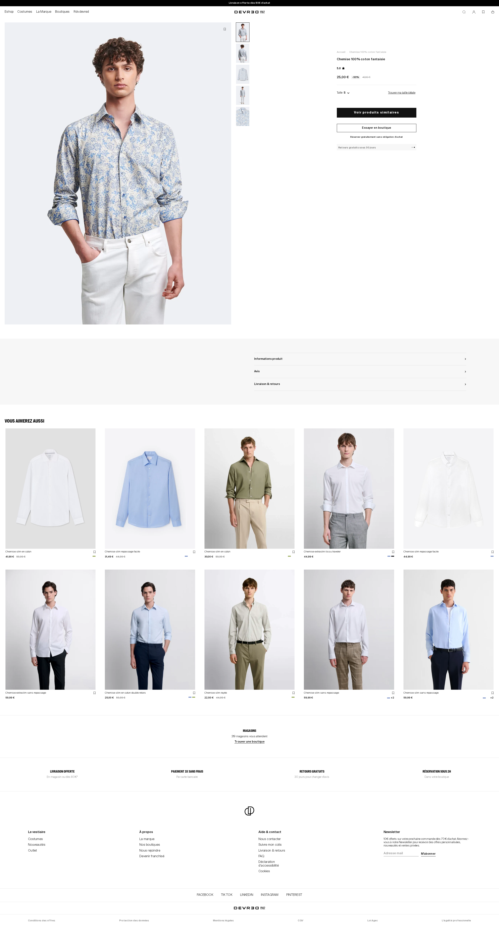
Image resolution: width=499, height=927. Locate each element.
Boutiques (62, 11)
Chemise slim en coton (18, 551)
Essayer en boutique (376, 128)
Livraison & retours (271, 850)
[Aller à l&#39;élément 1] (243, 32)
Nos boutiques (149, 844)
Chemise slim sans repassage (321, 693)
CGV (300, 921)
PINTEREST (294, 895)
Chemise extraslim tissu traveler (322, 551)
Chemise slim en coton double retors (125, 693)
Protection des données (134, 921)
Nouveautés (36, 844)
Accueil (341, 52)
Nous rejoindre (149, 850)
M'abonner (428, 854)
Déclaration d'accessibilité (268, 864)
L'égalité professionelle (456, 921)
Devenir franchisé (152, 856)
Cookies (264, 871)
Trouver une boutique (249, 741)
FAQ (261, 856)
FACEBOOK (205, 895)
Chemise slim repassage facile (122, 551)
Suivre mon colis (270, 844)
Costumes (24, 11)
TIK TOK (226, 895)
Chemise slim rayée (215, 693)
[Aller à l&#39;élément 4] (243, 95)
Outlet (32, 850)
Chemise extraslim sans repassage (25, 693)
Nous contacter (269, 839)
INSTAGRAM (270, 895)
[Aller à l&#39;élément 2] (243, 53)
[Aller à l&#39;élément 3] (243, 74)
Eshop (9, 11)
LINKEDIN (246, 895)
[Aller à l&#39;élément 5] (243, 116)
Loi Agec (372, 921)
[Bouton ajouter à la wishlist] (225, 29)
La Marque (43, 11)
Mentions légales (223, 921)
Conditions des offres (41, 921)
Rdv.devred (81, 11)
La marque (147, 839)
